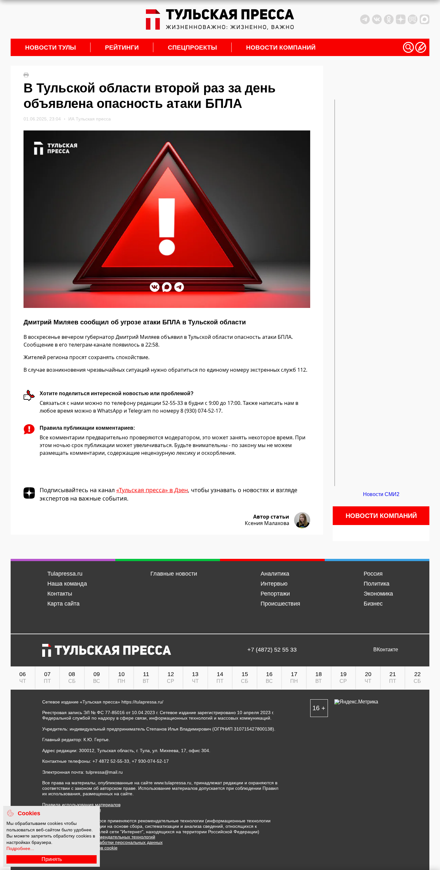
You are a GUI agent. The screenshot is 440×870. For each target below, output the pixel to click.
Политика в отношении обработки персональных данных (102, 842)
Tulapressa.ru (64, 573)
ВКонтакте (385, 649)
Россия (373, 573)
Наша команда (67, 583)
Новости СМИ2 (381, 494)
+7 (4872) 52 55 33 (272, 650)
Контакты (59, 593)
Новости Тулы (50, 47)
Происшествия (280, 603)
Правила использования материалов (81, 804)
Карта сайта (63, 603)
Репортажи (275, 593)
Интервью (274, 583)
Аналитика (275, 573)
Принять (52, 859)
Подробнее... (20, 848)
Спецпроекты (192, 47)
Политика (376, 583)
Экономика (378, 593)
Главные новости (173, 573)
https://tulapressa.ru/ (142, 701)
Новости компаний (281, 47)
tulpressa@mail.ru (104, 772)
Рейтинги (122, 47)
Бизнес (373, 603)
